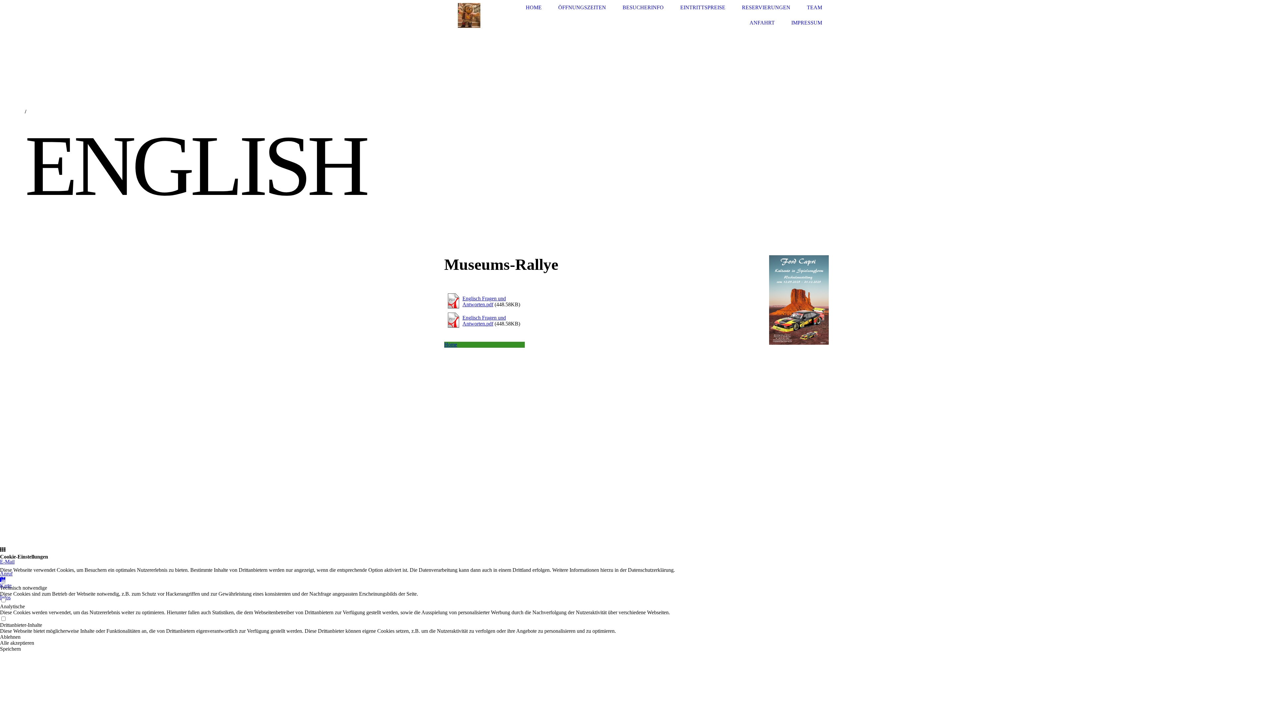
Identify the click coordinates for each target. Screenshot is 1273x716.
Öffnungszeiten (582, 7)
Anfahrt (762, 23)
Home (534, 7)
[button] (337, 637)
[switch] (3, 582)
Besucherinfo (643, 7)
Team (814, 7)
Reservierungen (766, 7)
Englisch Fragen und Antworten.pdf (484, 301)
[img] (469, 15)
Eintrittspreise (702, 7)
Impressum (806, 23)
